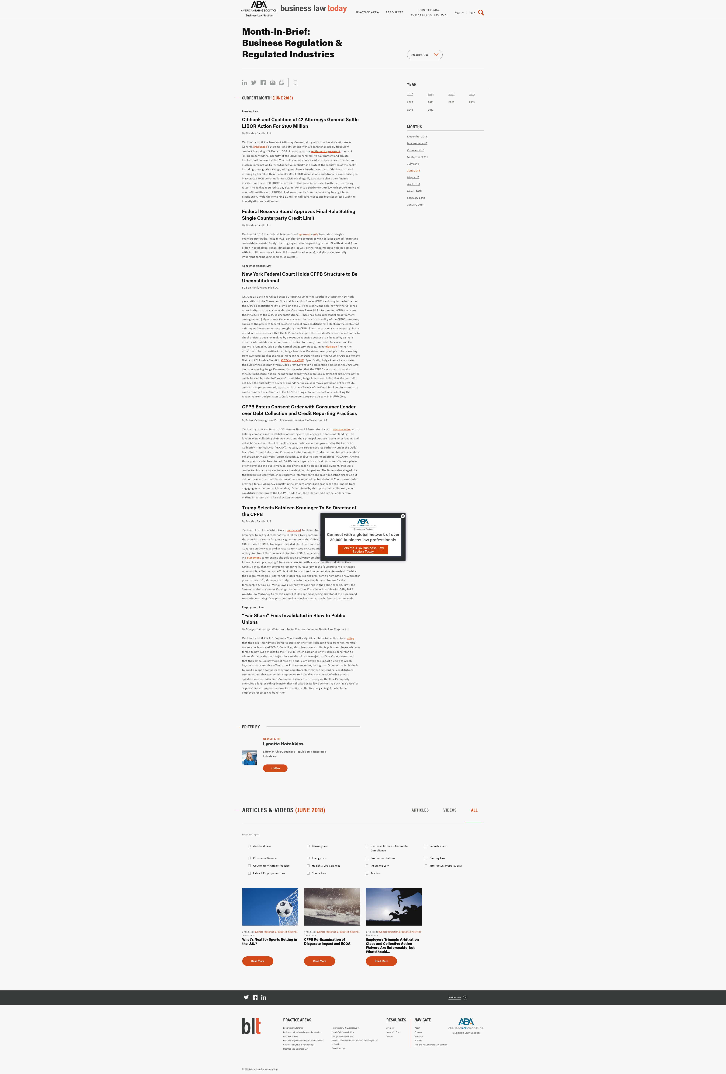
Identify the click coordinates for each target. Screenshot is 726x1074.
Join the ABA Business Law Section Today (363, 549)
